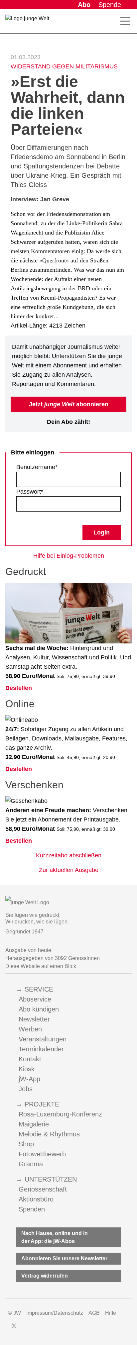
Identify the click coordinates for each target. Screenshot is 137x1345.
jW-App (29, 1079)
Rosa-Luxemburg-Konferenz (60, 1114)
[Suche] (113, 21)
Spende (109, 4)
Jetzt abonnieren (68, 404)
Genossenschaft (43, 1189)
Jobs (26, 1089)
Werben (30, 1029)
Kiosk (27, 1069)
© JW (14, 1313)
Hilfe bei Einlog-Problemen (68, 555)
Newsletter (34, 1019)
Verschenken (34, 784)
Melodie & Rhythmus (49, 1134)
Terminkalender (41, 1049)
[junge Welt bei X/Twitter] (14, 1325)
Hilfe (110, 1313)
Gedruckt (25, 571)
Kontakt (30, 1059)
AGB (94, 1313)
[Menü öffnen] (125, 21)
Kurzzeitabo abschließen (68, 855)
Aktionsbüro (36, 1199)
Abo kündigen (39, 1009)
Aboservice (35, 999)
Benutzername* (37, 467)
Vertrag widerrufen (44, 1276)
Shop (26, 1144)
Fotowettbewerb (42, 1154)
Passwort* (29, 491)
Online (20, 703)
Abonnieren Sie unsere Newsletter (64, 1258)
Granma (31, 1164)
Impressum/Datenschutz (54, 1313)
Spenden (32, 1209)
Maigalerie (34, 1124)
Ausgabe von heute (28, 950)
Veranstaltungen (43, 1039)
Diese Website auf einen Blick (40, 966)
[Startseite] (27, 23)
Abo (84, 4)
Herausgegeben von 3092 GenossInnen (52, 958)
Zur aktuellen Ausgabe (68, 870)
